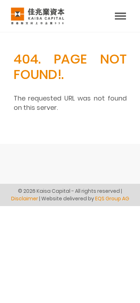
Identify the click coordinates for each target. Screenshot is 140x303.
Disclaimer (24, 198)
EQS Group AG (112, 198)
